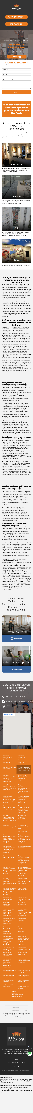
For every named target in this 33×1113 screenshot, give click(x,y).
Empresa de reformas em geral (9, 826)
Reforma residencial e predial (7, 757)
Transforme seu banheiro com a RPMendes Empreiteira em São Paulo (23, 799)
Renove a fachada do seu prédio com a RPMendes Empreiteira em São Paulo (24, 809)
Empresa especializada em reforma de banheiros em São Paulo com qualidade (9, 839)
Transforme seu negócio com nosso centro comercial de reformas (24, 769)
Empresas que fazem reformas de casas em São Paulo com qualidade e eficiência (24, 871)
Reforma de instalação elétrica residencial (24, 960)
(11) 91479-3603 (21, 696)
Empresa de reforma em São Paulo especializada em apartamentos (24, 828)
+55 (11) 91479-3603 (13, 706)
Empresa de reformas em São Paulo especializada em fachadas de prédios (24, 860)
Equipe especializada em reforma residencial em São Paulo (9, 882)
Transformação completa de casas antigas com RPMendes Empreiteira (24, 901)
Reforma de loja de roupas (9, 971)
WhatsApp (17, 57)
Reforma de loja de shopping (24, 971)
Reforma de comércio (22, 919)
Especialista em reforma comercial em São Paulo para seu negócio (24, 881)
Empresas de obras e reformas (24, 847)
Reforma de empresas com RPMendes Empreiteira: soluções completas (8, 940)
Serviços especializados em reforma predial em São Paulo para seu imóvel (9, 819)
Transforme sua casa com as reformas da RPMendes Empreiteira (8, 912)
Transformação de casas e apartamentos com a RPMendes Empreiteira (24, 912)
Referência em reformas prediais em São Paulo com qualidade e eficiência (9, 870)
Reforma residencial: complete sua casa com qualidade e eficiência (17, 995)
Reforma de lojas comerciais (23, 976)
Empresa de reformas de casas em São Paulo (9, 807)
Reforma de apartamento (22, 888)
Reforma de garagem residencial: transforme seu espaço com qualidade (8, 963)
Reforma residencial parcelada (21, 757)
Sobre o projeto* (8, 79)
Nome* (5, 65)
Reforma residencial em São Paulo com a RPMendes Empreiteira (9, 778)
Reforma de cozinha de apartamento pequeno (22, 929)
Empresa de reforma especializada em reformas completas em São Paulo (24, 789)
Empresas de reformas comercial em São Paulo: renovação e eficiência (9, 799)
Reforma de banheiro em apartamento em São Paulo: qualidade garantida (8, 902)
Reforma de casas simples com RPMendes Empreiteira (9, 921)
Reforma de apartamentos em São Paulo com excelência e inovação (9, 849)
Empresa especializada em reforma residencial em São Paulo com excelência (24, 839)
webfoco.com (27, 1017)
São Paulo (15, 1007)
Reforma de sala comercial (23, 980)
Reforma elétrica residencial (8, 985)
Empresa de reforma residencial (22, 817)
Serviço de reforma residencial (9, 767)
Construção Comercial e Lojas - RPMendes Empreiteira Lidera (24, 777)
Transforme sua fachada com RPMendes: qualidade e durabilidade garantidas (8, 952)
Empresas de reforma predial (8, 856)
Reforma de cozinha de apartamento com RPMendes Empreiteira (9, 930)
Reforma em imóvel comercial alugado (23, 986)
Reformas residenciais (22, 763)
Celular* (5, 70)
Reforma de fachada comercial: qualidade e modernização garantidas (24, 951)
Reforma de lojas (8, 975)
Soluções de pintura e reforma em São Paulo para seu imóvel (9, 787)
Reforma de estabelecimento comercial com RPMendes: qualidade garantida (23, 940)
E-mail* (5, 75)
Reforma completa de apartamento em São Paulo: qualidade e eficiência (9, 891)
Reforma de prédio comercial (9, 980)
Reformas (6, 762)
